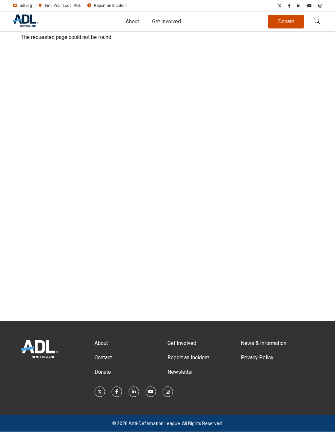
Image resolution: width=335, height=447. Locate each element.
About (132, 21)
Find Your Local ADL (63, 5)
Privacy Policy (257, 357)
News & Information (263, 343)
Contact (103, 357)
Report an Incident (110, 5)
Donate (103, 372)
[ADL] (25, 26)
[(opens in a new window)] (279, 5)
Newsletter (180, 372)
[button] (317, 21)
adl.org (26, 5)
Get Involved (166, 21)
